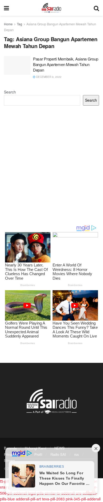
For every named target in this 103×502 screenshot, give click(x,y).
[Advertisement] (51, 165)
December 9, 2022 (48, 77)
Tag (19, 24)
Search (10, 92)
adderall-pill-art (28, 498)
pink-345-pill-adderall (83, 498)
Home (8, 24)
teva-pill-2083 (53, 498)
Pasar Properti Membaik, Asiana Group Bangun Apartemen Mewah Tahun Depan (65, 64)
